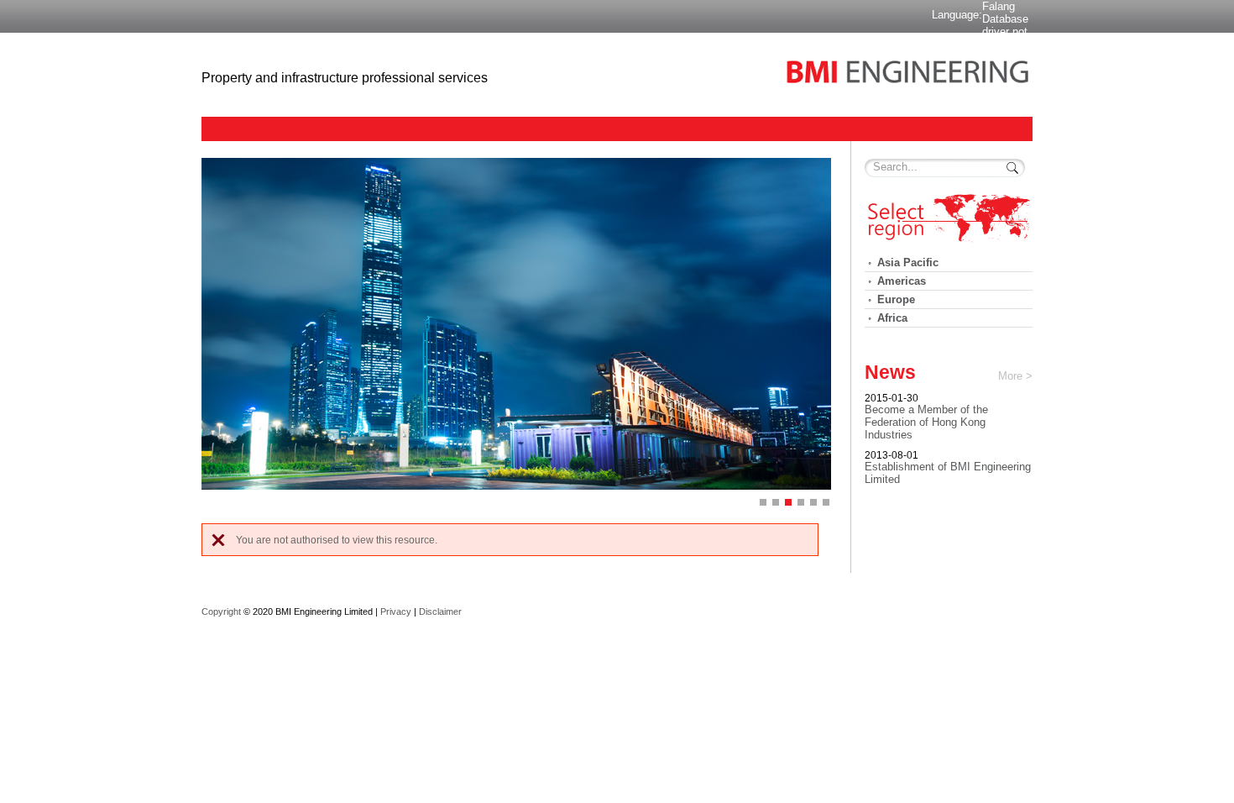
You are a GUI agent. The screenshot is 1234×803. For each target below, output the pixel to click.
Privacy (395, 611)
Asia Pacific (908, 262)
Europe (896, 299)
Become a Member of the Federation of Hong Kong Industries (926, 422)
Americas (901, 281)
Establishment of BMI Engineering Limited (948, 472)
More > (1015, 376)
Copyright (221, 611)
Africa (892, 318)
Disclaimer (440, 611)
